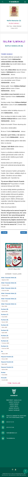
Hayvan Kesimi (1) (7, 368)
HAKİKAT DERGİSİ (13, 404)
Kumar (4, 373)
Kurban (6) (4, 321)
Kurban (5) (4, 326)
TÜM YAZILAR (14, 383)
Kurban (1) (5, 347)
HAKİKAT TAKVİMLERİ (14, 410)
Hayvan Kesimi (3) (7, 358)
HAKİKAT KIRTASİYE (14, 408)
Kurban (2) (5, 342)
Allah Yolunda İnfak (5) (8, 284)
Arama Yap (2, 2)
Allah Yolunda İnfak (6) (8, 278)
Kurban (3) (5, 336)
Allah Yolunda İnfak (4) (8, 289)
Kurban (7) (4, 315)
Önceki (4, 232)
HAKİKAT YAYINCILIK (14, 402)
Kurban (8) (4, 310)
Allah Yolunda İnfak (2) (8, 300)
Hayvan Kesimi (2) (7, 363)
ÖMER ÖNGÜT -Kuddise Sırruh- (14, 400)
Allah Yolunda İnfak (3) (8, 294)
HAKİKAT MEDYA (14, 406)
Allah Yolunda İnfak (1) (8, 305)
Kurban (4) (4, 331)
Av (4, 352)
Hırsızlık (4, 379)
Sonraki (23, 232)
